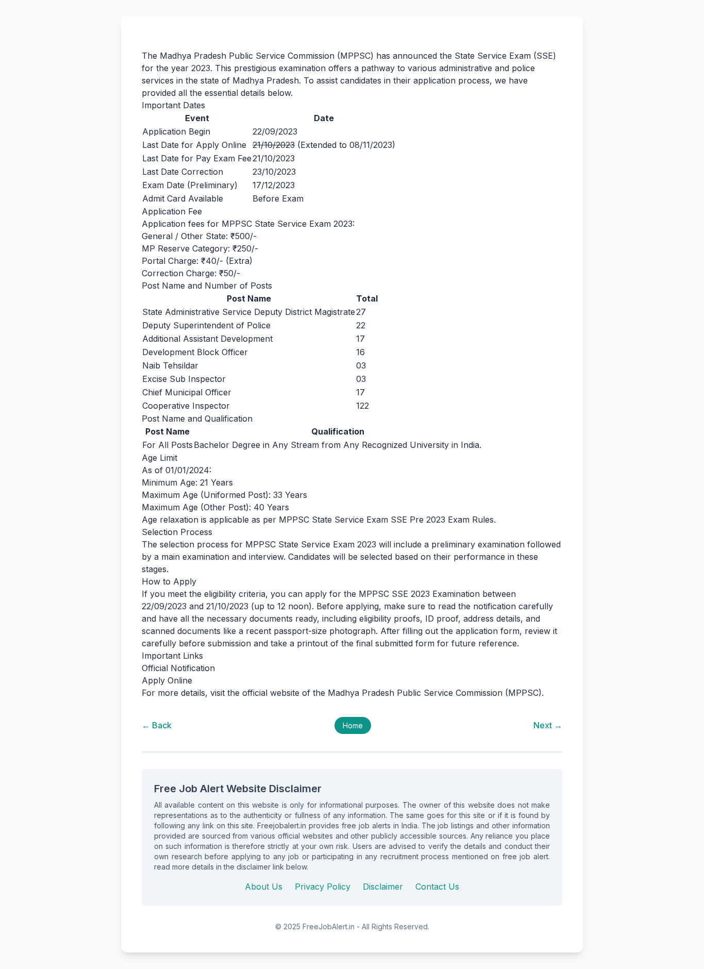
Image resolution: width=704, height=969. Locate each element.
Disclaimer (383, 886)
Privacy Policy (322, 886)
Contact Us (437, 886)
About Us (263, 886)
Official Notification (178, 668)
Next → (547, 725)
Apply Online (167, 680)
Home (353, 725)
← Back (157, 725)
